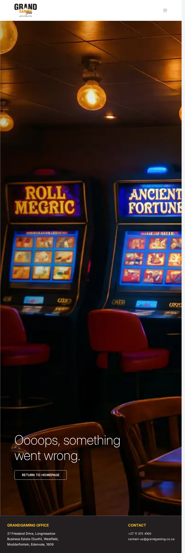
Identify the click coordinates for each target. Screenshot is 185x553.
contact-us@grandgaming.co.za (151, 539)
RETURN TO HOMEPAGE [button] (40, 475)
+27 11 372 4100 (139, 533)
